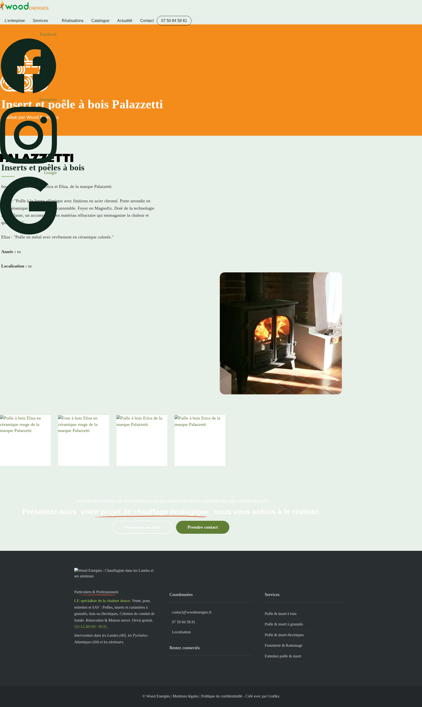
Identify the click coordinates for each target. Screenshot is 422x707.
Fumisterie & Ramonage (283, 645)
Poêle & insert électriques (284, 635)
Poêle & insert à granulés (284, 624)
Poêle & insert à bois (280, 614)
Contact (147, 21)
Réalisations (73, 21)
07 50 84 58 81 (174, 21)
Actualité (124, 21)
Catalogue (100, 21)
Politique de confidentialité (221, 696)
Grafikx (274, 696)
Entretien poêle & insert (283, 656)
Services (40, 21)
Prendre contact (203, 527)
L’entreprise (15, 21)
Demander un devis (142, 527)
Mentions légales (186, 696)
